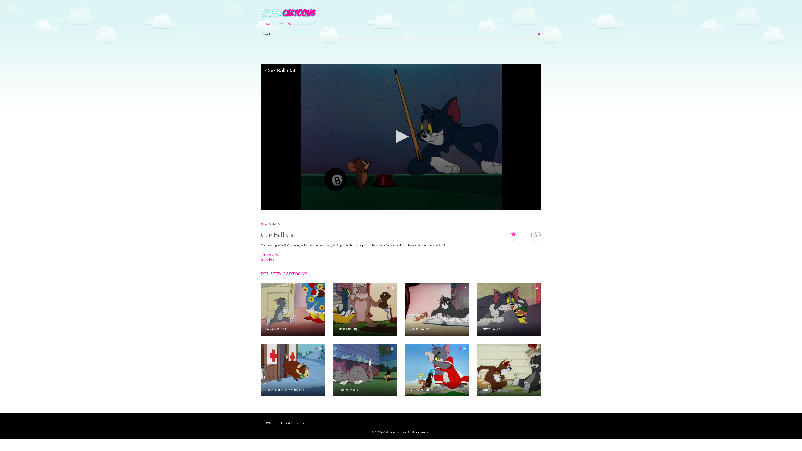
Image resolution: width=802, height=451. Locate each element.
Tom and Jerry (269, 254)
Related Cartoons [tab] (284, 273)
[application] (401, 137)
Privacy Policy (293, 423)
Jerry (264, 259)
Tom (271, 259)
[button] (401, 136)
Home (269, 23)
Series (286, 23)
